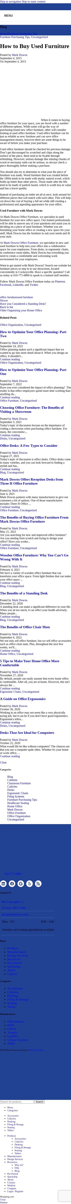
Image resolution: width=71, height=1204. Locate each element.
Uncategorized (39, 37)
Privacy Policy (36, 1050)
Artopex (12, 1032)
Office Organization (11, 324)
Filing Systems (15, 796)
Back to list (6, 307)
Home (3, 33)
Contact (12, 974)
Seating (12, 1003)
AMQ (10, 1043)
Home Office (7, 653)
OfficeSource (15, 1021)
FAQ (17, 1168)
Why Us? (19, 1165)
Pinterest (60, 281)
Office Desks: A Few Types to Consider (28, 446)
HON (10, 1025)
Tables (11, 1006)
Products (13, 948)
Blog (3, 472)
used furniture (25, 297)
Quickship (14, 966)
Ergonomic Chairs (10, 691)
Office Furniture (9, 400)
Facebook (5, 284)
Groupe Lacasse (17, 1040)
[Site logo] (35, 22)
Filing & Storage (18, 999)
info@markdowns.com (15, 914)
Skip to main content (33, 1)
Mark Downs (19, 54)
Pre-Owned (14, 963)
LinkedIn (18, 284)
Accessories (15, 988)
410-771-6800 (13, 873)
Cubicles (12, 786)
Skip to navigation (11, 1)
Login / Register (15, 1191)
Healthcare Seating (18, 803)
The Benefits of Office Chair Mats (25, 627)
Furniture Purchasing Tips (23, 33)
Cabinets (12, 780)
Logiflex (12, 1036)
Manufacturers (16, 952)
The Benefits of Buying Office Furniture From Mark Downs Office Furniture (34, 519)
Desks (3, 438)
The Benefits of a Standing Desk (24, 593)
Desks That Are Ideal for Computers (27, 733)
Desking (12, 996)
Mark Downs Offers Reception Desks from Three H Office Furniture (31, 481)
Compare (11, 1188)
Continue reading (10, 359)
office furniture (8, 297)
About (11, 970)
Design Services (17, 955)
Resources (14, 959)
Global (11, 1029)
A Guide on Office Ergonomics (23, 699)
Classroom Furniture (19, 783)
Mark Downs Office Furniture (21, 242)
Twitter (34, 284)
